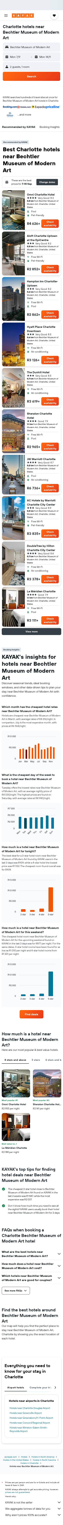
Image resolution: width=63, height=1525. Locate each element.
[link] (31, 1014)
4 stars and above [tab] (15, 1059)
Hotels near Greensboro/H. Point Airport (31, 1417)
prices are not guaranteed (17, 1492)
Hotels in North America (42, 1456)
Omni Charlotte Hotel (41, 194)
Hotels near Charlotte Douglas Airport (30, 1408)
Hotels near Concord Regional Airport (30, 1422)
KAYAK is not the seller (18, 1502)
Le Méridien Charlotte (41, 591)
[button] (6, 15)
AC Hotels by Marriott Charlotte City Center (41, 502)
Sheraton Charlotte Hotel (39, 415)
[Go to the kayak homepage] (23, 15)
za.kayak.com (11, 1456)
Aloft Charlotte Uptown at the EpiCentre (42, 238)
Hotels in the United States (16, 1460)
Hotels (24, 1456)
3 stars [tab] (36, 1059)
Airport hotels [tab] (15, 1387)
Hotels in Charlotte (29, 1463)
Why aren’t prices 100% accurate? (26, 1515)
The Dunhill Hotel (38, 372)
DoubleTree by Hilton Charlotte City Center (41, 548)
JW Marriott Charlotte (41, 459)
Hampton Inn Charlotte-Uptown (42, 283)
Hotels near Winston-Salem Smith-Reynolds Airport (29, 1429)
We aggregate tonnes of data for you (27, 1508)
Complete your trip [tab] (41, 1387)
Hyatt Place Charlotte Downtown (41, 329)
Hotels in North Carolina (44, 1460)
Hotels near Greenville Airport (26, 1413)
